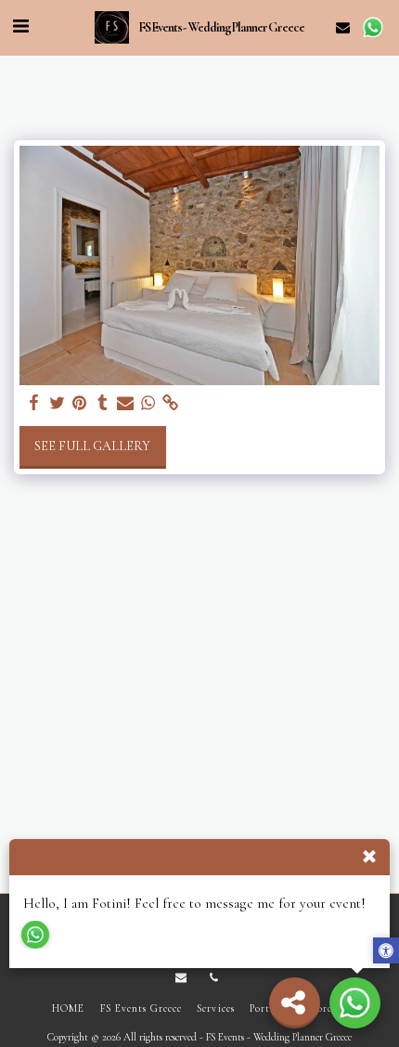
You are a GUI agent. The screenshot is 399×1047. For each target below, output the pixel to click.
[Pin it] (79, 403)
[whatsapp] (148, 403)
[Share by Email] (125, 403)
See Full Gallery (92, 446)
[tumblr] (103, 403)
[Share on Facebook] (34, 403)
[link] (170, 403)
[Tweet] (57, 403)
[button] (20, 27)
